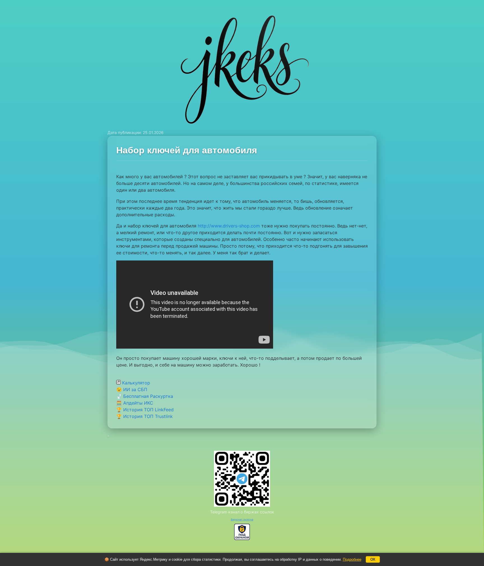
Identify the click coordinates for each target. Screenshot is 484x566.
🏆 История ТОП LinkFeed (145, 409)
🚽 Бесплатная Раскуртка (144, 396)
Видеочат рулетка (242, 519)
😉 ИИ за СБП (131, 389)
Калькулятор (135, 383)
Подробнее (352, 559)
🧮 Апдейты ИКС (134, 403)
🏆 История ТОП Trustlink (144, 416)
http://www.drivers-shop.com (229, 226)
